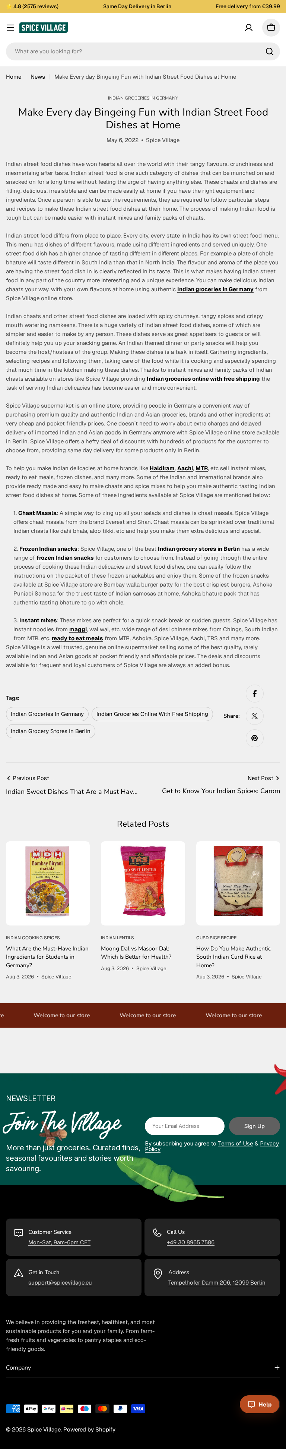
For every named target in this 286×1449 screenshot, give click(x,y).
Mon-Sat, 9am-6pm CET (59, 1242)
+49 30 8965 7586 (190, 1242)
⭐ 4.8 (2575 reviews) (32, 6)
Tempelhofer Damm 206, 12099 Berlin (217, 1282)
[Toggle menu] (10, 27)
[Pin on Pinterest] (255, 738)
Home (13, 76)
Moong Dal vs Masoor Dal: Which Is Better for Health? (136, 952)
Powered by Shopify (89, 1429)
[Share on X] (255, 716)
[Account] (248, 27)
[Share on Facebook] (255, 694)
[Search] (269, 51)
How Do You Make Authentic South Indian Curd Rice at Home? (233, 956)
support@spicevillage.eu (60, 1282)
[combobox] (143, 51)
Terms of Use (235, 1143)
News (38, 76)
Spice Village (44, 1429)
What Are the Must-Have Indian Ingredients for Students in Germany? (47, 956)
